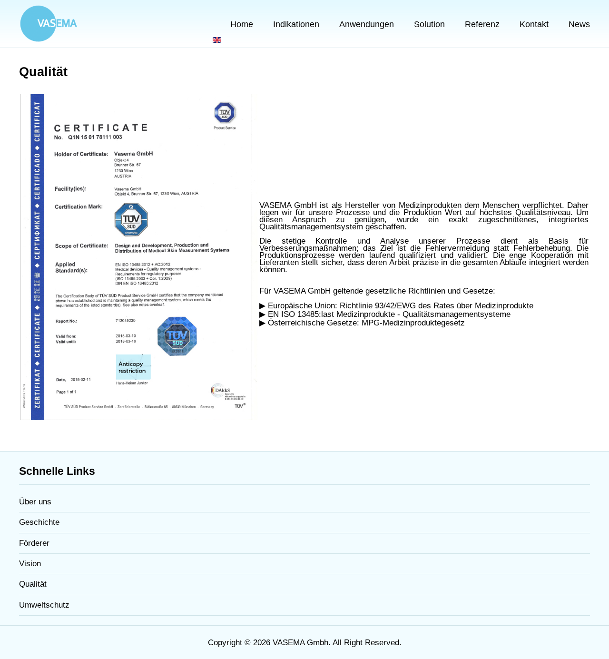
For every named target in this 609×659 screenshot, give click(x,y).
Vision (30, 563)
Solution (429, 24)
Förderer (34, 543)
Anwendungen (366, 24)
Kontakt (534, 24)
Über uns (35, 501)
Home (241, 24)
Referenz (482, 24)
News (579, 24)
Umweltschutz (44, 605)
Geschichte (39, 522)
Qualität (33, 584)
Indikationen (296, 24)
